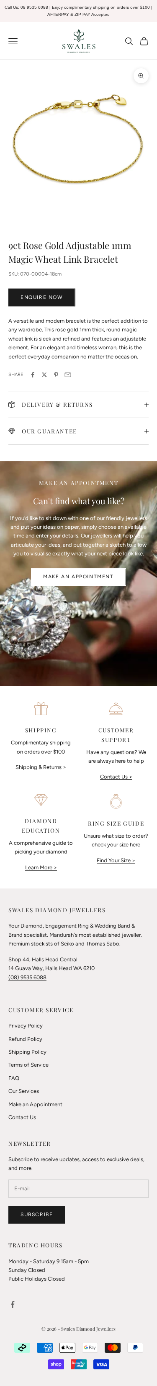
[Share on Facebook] (32, 374)
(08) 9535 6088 (27, 977)
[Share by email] (67, 374)
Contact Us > (116, 777)
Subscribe (37, 1214)
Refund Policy (25, 1039)
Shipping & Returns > (40, 767)
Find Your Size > (116, 860)
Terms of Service (28, 1065)
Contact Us (22, 1117)
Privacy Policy (25, 1026)
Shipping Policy (27, 1052)
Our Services (23, 1091)
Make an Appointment (78, 577)
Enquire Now (42, 297)
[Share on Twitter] (44, 374)
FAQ (13, 1078)
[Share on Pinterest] (56, 374)
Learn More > (41, 867)
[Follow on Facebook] (12, 1304)
